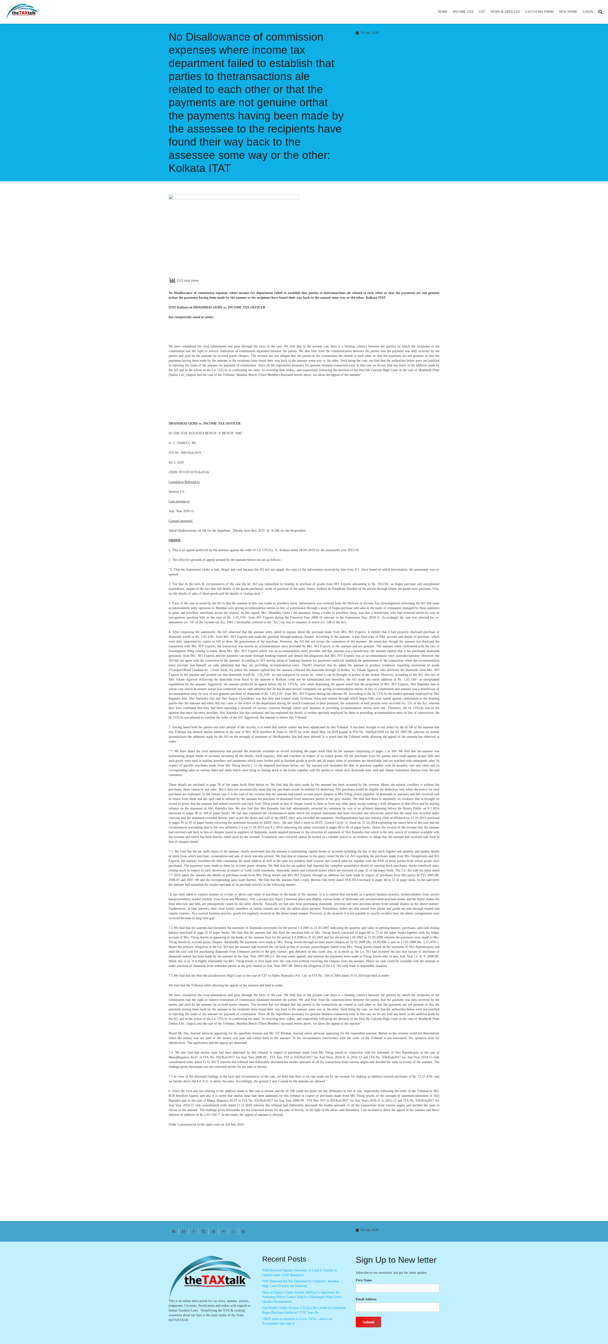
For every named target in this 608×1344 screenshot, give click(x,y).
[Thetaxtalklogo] (22, 12)
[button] (476, 12)
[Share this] (184, 1231)
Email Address (366, 1299)
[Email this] (174, 1231)
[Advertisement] (374, 237)
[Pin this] (213, 1231)
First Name (364, 1280)
